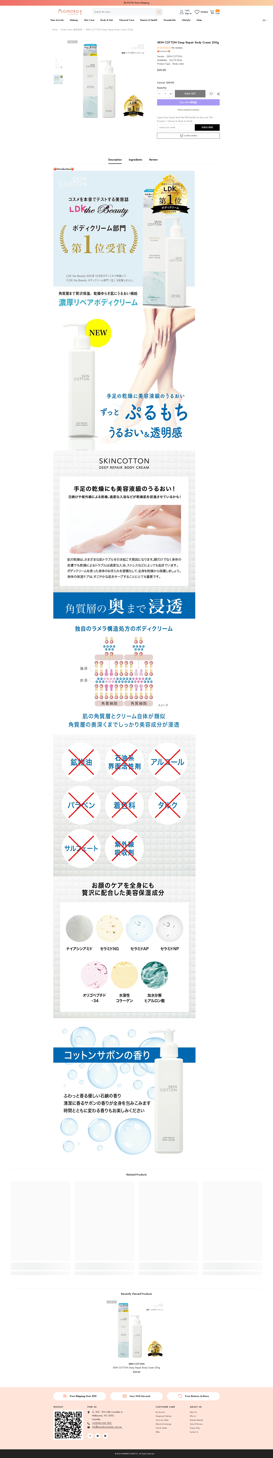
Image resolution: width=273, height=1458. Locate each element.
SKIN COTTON (174, 56)
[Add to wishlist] (211, 93)
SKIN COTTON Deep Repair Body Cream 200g (136, 1367)
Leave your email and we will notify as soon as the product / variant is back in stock (185, 119)
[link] (40, 1268)
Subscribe (207, 127)
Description (115, 160)
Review (153, 160)
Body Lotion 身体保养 (71, 29)
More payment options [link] (188, 109)
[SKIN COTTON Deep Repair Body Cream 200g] (136, 1330)
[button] (164, 47)
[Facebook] (90, 1436)
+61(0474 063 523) (101, 1423)
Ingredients (135, 160)
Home (55, 29)
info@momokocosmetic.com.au (107, 1427)
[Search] (127, 11)
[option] (136, 3)
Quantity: (162, 87)
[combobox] (124, 11)
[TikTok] (105, 1436)
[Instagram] (97, 1436)
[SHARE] (217, 94)
